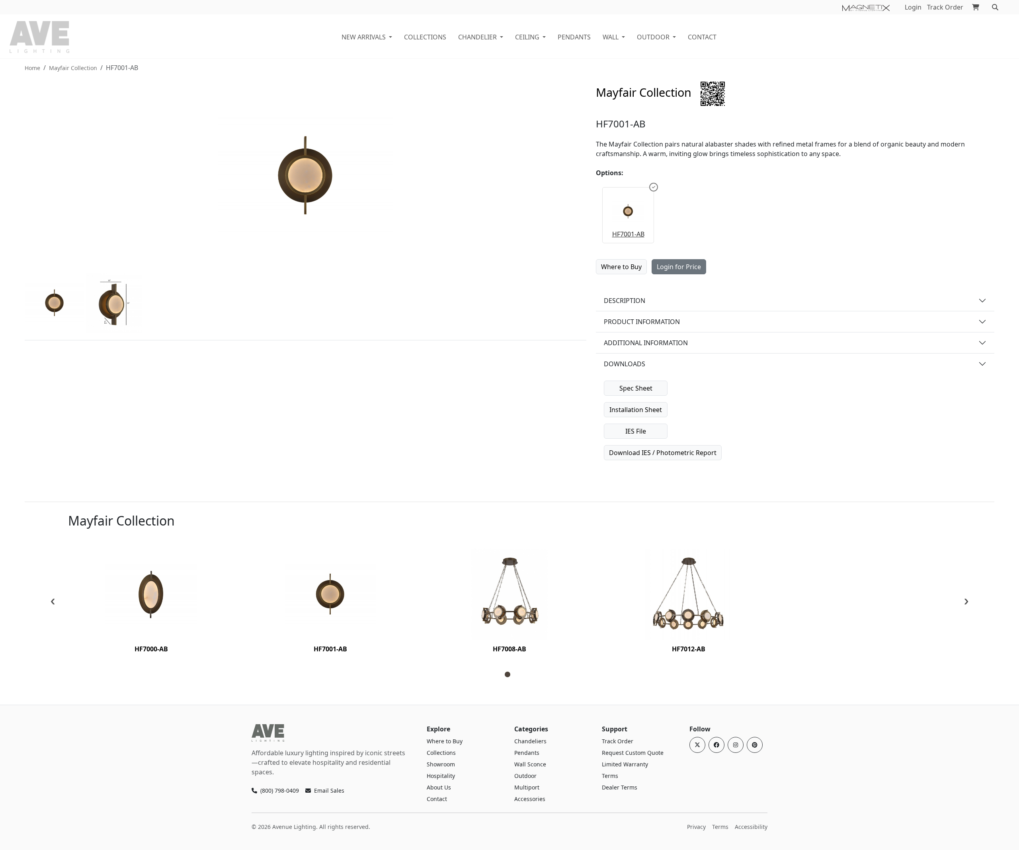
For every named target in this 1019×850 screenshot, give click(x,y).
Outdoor (525, 776)
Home (32, 68)
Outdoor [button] (653, 37)
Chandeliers (530, 741)
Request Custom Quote (633, 752)
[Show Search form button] (995, 7)
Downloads (624, 364)
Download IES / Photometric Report (662, 452)
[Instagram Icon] (736, 745)
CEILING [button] (527, 37)
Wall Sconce (530, 764)
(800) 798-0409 (279, 790)
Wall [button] (611, 37)
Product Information (642, 321)
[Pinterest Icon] (755, 745)
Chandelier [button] (477, 37)
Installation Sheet (635, 409)
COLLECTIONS (425, 37)
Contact (702, 37)
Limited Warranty (625, 764)
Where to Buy (621, 266)
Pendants (574, 37)
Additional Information (646, 342)
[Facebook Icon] (716, 745)
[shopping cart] (975, 7)
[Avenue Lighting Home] (268, 733)
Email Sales (329, 790)
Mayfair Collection (73, 68)
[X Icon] (697, 745)
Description (624, 300)
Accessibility (751, 826)
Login (913, 7)
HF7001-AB (628, 234)
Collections (441, 752)
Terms (610, 776)
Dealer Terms (619, 787)
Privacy (696, 826)
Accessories (529, 799)
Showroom (441, 764)
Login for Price (679, 266)
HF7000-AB (151, 649)
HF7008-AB (509, 649)
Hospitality (441, 776)
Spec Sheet (635, 388)
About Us (439, 787)
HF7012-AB (688, 649)
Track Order (945, 7)
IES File (635, 431)
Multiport (526, 787)
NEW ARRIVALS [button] (364, 37)
